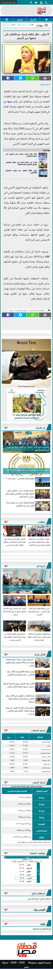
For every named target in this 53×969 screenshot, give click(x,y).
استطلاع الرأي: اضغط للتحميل (39, 898)
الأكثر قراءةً (40, 654)
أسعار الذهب (39, 782)
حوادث (39, 25)
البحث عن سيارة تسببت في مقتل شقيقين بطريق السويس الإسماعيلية (21, 163)
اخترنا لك (40, 565)
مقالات (41, 521)
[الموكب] (26, 363)
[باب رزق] (26, 404)
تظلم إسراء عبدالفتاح (37, 310)
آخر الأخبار (40, 427)
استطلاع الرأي (38, 893)
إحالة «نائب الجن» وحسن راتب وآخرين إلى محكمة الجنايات (21, 154)
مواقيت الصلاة (37, 853)
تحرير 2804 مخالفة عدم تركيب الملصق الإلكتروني (21, 171)
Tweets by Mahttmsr (42, 928)
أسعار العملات (38, 730)
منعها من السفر (22, 310)
